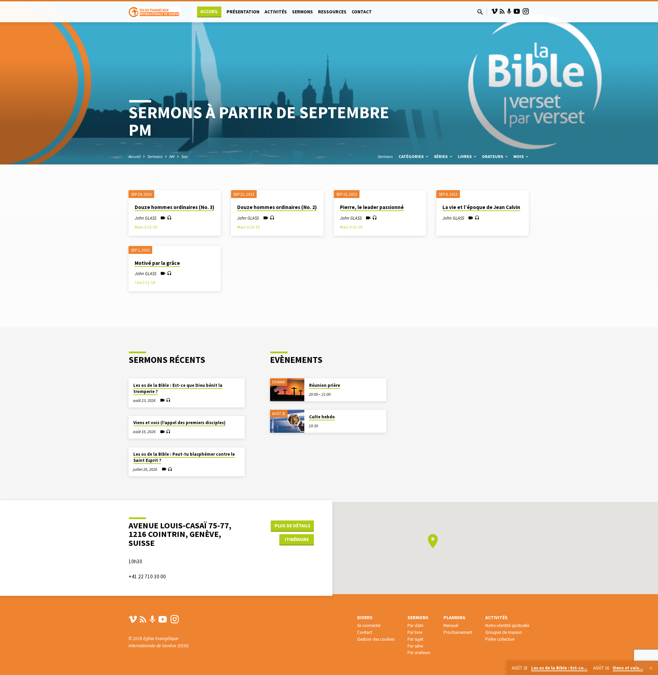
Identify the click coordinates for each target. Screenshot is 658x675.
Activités (276, 12)
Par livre (414, 632)
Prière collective (499, 639)
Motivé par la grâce (157, 263)
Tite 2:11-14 (145, 282)
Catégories (412, 156)
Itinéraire (297, 539)
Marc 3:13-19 (146, 227)
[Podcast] (509, 11)
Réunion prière (324, 385)
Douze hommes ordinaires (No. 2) (277, 207)
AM (171, 156)
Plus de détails (292, 526)
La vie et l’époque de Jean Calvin (481, 207)
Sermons (302, 12)
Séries (441, 156)
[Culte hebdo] (287, 421)
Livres (465, 156)
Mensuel (450, 625)
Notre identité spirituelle (507, 625)
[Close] (651, 668)
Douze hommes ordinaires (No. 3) (174, 207)
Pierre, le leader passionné (372, 207)
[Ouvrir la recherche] (480, 12)
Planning (454, 618)
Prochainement (457, 632)
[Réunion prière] (287, 389)
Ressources (332, 12)
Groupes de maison (503, 632)
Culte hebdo (322, 417)
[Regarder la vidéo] (163, 218)
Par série (415, 646)
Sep (184, 156)
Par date (415, 625)
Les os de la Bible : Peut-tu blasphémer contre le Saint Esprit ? (184, 457)
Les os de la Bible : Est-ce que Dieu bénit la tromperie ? (177, 388)
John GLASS (145, 218)
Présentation (243, 12)
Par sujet (415, 639)
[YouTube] (517, 11)
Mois (519, 156)
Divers (365, 618)
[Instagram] (525, 11)
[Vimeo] (494, 11)
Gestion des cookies (375, 639)
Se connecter (369, 625)
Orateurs (493, 156)
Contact (362, 12)
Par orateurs (418, 652)
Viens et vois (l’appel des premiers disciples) (179, 423)
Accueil (209, 11)
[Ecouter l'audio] (169, 218)
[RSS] (502, 11)
